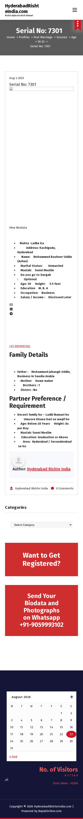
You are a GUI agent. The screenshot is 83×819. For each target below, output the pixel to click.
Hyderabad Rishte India (49, 469)
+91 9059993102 (19, 346)
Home (11, 37)
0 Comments (65, 488)
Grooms (62, 37)
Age (73, 37)
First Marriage (43, 37)
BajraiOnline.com (50, 811)
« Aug (13, 756)
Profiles (24, 37)
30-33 (41, 41)
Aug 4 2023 (16, 78)
